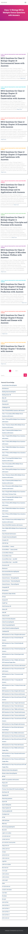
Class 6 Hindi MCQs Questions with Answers (12, 525)
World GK (4, 829)
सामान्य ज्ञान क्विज (5, 902)
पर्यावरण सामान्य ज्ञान (5, 858)
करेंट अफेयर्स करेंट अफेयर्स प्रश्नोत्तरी (8, 842)
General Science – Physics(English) (10, 584)
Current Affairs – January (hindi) (9, 549)
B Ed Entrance (5, 388)
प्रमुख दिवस (4, 861)
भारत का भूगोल (4, 870)
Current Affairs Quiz (6, 555)
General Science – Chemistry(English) (11, 581)
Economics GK (5, 565)
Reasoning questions (7, 798)
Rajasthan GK (5, 795)
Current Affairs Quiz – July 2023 (9, 559)
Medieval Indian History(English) (10, 770)
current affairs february (7, 552)
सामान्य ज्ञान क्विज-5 (5, 914)
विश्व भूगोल (4, 899)
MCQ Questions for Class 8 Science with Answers (13, 736)
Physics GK (4, 782)
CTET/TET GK (5, 543)
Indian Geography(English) (8, 625)
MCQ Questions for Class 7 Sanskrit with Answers (13, 712)
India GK (4, 612)
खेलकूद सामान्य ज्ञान (5, 845)
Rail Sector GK (5, 792)
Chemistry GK (5, 404)
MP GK (3, 776)
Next (16, 370)
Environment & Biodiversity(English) (10, 571)
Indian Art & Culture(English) (8, 618)
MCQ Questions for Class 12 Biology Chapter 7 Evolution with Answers (13, 348)
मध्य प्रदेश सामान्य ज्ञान (6, 886)
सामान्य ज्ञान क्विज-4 (5, 911)
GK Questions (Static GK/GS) (8, 593)
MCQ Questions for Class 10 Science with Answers (14, 665)
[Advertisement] (14, 35)
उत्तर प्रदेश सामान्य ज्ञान (6, 836)
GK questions (5, 590)
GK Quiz (4, 596)
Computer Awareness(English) (9, 537)
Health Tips (4, 603)
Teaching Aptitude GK (7, 811)
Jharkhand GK (5, 631)
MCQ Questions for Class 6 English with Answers (13, 691)
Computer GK (5, 540)
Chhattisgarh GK (6, 407)
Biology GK (4, 401)
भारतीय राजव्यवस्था (5, 877)
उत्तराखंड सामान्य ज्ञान (6, 839)
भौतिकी (3, 883)
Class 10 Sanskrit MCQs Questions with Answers (13, 410)
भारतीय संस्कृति (5, 880)
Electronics (5, 568)
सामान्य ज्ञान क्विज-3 (5, 908)
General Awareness (6, 574)
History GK (4, 609)
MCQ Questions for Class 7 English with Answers (13, 702)
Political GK (5, 785)
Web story (4, 823)
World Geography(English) (8, 826)
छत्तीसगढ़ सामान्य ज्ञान (6, 848)
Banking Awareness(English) (9, 391)
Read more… (23, 78)
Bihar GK (4, 398)
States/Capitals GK (6, 807)
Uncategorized (5, 814)
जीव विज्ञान (4, 852)
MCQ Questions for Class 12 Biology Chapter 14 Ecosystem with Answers (14, 124)
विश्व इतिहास (4, 896)
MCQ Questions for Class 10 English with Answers (13, 634)
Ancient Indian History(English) (9, 385)
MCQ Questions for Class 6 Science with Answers (13, 694)
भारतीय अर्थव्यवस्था (5, 874)
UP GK (3, 817)
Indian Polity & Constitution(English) (10, 628)
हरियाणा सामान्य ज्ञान (5, 918)
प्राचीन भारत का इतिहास (6, 864)
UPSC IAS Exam (5, 820)
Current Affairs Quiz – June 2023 (9, 562)
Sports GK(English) (6, 804)
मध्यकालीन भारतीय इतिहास (7, 889)
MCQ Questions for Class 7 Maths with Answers (13, 709)
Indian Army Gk (5, 615)
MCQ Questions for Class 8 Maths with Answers (13, 732)
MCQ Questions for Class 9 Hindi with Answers (13, 744)
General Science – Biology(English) (10, 578)
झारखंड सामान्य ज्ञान (5, 855)
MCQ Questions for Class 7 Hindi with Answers (13, 706)
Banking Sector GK (6, 394)
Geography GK (5, 587)
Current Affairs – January (8, 546)
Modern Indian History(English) (9, 773)
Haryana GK (5, 600)
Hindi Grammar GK (6, 606)
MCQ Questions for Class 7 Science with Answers (13, 715)
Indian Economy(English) (8, 622)
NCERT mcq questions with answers (10, 779)
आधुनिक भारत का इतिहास (6, 833)
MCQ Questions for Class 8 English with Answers (13, 724)
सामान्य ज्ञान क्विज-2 (5, 905)
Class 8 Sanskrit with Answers (9, 533)
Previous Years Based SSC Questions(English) (13, 789)
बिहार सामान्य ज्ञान (5, 867)
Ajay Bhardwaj (20, 930)
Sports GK (4, 801)
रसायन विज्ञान (4, 892)
